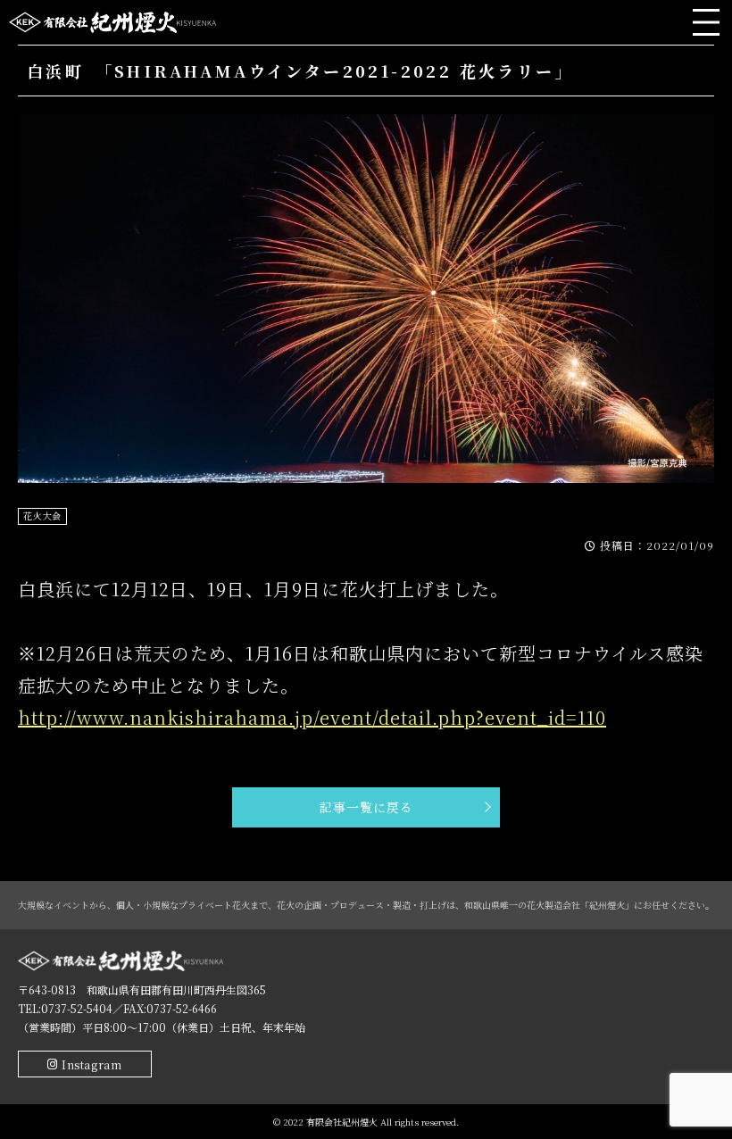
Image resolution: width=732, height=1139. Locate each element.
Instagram (91, 1064)
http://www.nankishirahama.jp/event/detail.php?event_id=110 (312, 717)
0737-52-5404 (76, 1008)
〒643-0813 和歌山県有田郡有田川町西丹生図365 (142, 989)
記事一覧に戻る (366, 807)
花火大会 (42, 515)
